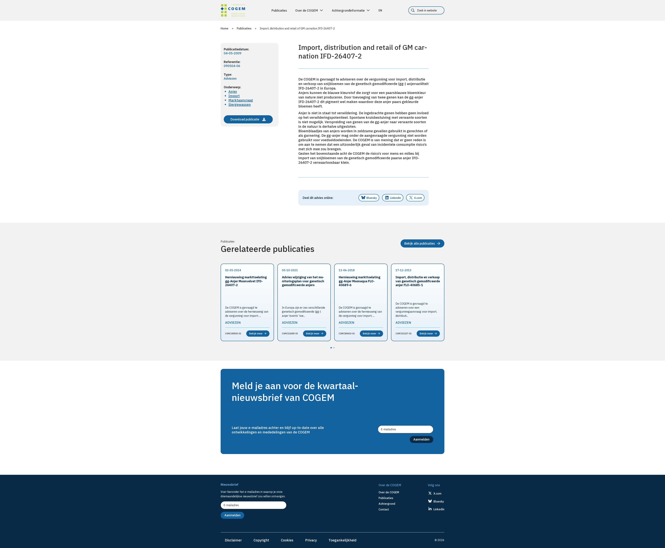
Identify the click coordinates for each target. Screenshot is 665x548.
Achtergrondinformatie (348, 10)
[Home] (233, 10)
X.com (418, 198)
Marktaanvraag (240, 100)
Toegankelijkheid (342, 540)
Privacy (311, 540)
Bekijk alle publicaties (419, 243)
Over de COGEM (306, 10)
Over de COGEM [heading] (389, 492)
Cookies (287, 540)
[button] (331, 347)
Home (224, 28)
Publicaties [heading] (386, 498)
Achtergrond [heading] (387, 503)
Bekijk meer (256, 333)
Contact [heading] (384, 509)
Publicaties (279, 10)
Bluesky (371, 198)
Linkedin (395, 198)
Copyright (261, 540)
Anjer (232, 91)
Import (234, 95)
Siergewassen (239, 104)
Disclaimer (233, 540)
